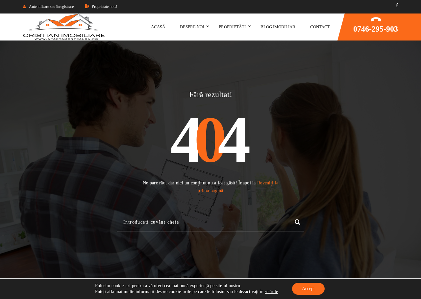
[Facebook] (397, 5)
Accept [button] (308, 288)
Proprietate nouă (104, 6)
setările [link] (271, 291)
